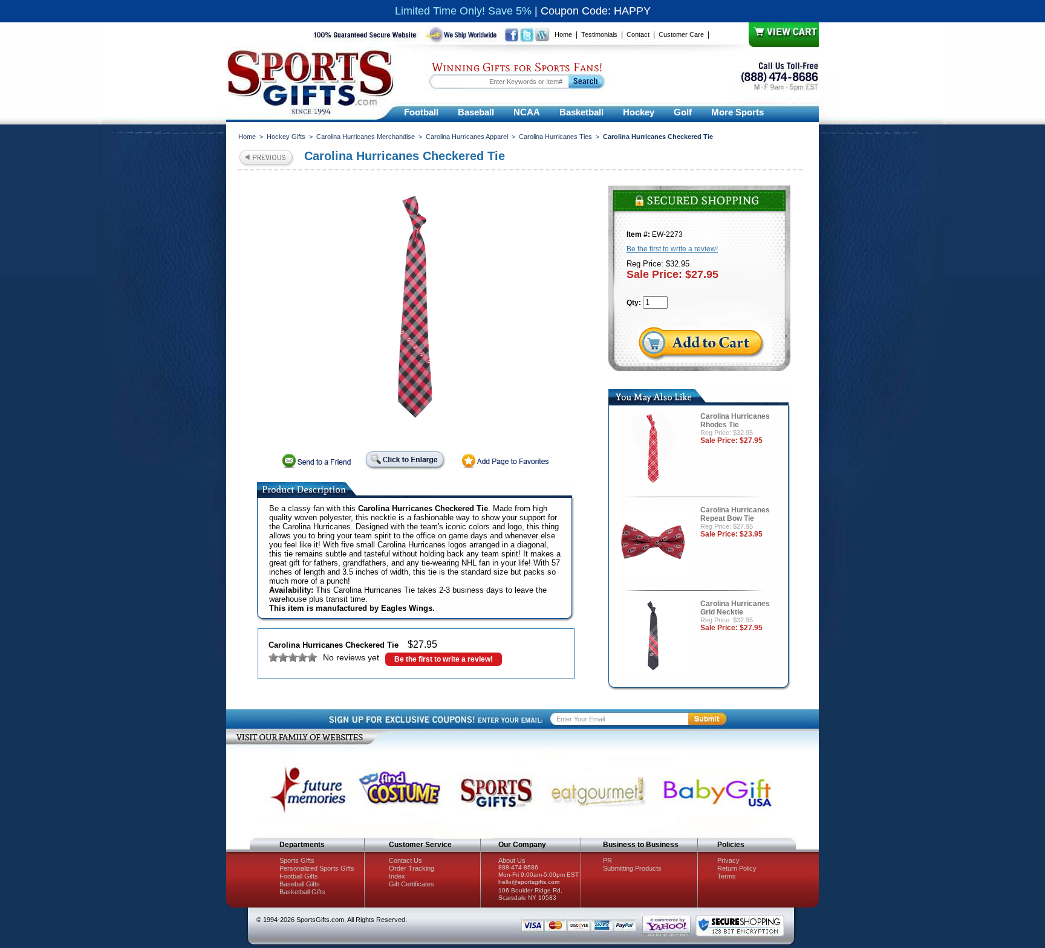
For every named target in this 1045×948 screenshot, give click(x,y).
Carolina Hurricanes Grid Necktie (735, 607)
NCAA (526, 112)
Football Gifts (298, 876)
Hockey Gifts (286, 136)
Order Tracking (411, 868)
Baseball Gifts (299, 884)
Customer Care (681, 34)
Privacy (728, 860)
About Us (512, 860)
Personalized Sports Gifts (316, 868)
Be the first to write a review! (443, 659)
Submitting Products (632, 868)
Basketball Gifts (302, 891)
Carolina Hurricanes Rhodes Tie (735, 420)
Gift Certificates (411, 884)
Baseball (476, 112)
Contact (638, 34)
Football (421, 112)
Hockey (638, 112)
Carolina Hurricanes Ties (555, 136)
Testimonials (599, 34)
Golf (683, 112)
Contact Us (405, 860)
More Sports (737, 112)
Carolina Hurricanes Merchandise (365, 136)
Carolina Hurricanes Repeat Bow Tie (735, 514)
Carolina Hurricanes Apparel (467, 136)
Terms (726, 876)
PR (607, 860)
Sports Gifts (296, 860)
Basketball (581, 112)
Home (563, 34)
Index (397, 876)
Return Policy (737, 868)
